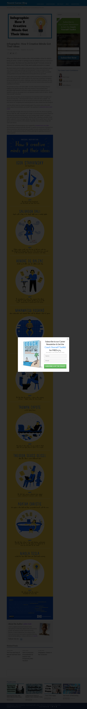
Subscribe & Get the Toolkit (55, 366)
